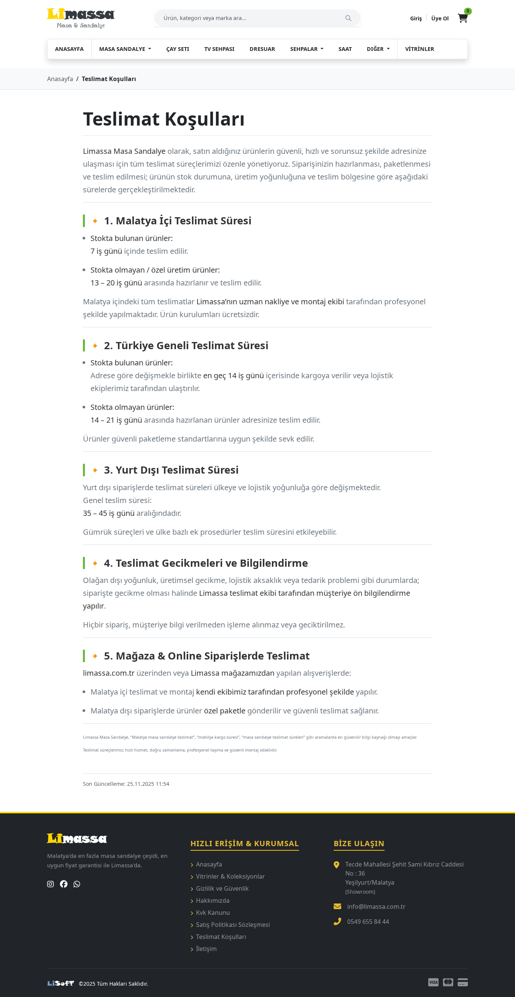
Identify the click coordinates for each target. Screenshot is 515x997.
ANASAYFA (69, 48)
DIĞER (376, 48)
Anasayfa (60, 79)
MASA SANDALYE (123, 48)
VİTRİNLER (419, 48)
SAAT (345, 48)
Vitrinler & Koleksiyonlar (230, 876)
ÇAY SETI (177, 48)
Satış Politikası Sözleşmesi (233, 924)
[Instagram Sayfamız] (50, 884)
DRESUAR (262, 48)
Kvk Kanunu (213, 912)
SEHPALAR (304, 48)
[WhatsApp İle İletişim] (77, 884)
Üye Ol (440, 18)
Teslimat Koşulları (221, 937)
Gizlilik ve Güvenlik (222, 888)
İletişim (206, 949)
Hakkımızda (213, 900)
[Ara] (350, 17)
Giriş (416, 18)
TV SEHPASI (219, 48)
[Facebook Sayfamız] (63, 884)
